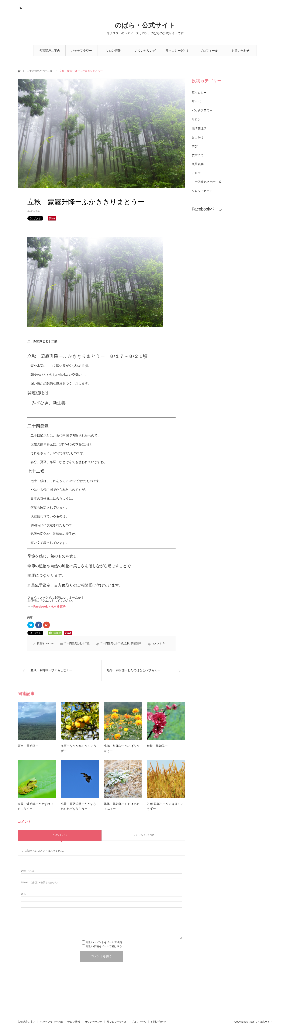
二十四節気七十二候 (111, 643)
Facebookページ (207, 209)
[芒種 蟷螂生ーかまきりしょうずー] (166, 779)
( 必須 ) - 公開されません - (39, 882)
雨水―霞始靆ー (28, 746)
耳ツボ (196, 101)
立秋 (127, 643)
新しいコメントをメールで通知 (104, 942)
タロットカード (202, 190)
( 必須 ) (28, 871)
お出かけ (198, 137)
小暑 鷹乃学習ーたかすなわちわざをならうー (78, 806)
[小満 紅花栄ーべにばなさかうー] (123, 721)
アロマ (196, 173)
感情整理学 (199, 128)
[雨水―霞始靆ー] (37, 721)
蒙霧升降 (136, 643)
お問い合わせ (240, 50)
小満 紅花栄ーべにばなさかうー (121, 748)
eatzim (49, 643)
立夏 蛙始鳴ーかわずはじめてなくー (35, 806)
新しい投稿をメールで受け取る (104, 946)
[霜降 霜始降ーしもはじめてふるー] (123, 779)
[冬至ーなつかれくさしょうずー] (80, 721)
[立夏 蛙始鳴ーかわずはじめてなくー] (37, 779)
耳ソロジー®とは (177, 50)
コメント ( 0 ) (59, 835)
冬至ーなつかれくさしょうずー (78, 748)
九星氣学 (198, 164)
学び (195, 146)
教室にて (198, 155)
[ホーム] (19, 70)
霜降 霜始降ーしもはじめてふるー (121, 806)
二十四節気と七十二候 (39, 70)
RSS (20, 7)
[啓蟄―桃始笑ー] (166, 721)
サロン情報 (113, 50)
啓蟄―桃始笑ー (157, 746)
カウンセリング (145, 50)
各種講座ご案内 (49, 50)
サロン (196, 119)
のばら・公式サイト (145, 25)
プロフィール (209, 50)
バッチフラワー (202, 110)
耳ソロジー (199, 92)
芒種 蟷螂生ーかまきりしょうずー (165, 806)
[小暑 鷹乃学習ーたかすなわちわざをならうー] (80, 779)
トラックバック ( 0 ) (143, 835)
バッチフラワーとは (81, 52)
